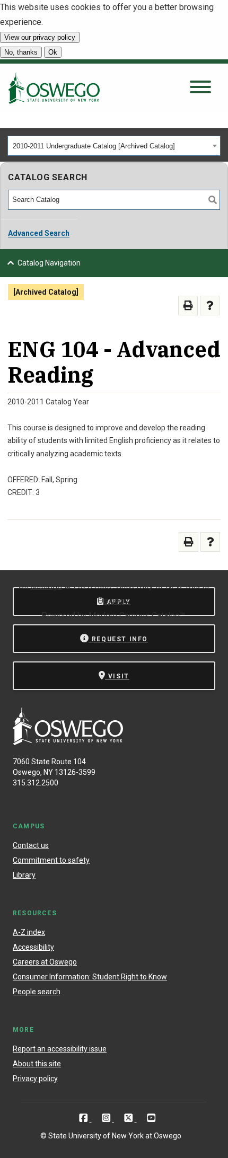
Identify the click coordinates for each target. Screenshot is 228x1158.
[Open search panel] (200, 87)
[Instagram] (107, 1118)
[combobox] (114, 146)
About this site (37, 1063)
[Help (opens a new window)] (210, 305)
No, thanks (21, 52)
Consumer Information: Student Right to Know (90, 977)
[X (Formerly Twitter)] (129, 1118)
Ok (52, 52)
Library (24, 875)
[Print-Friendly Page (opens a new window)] (188, 305)
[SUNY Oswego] (68, 742)
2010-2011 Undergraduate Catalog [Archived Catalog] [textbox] (94, 146)
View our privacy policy (39, 37)
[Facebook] (84, 1118)
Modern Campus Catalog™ (137, 616)
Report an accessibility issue (60, 1049)
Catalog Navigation (49, 263)
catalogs (46, 586)
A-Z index (29, 932)
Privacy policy (35, 1078)
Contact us (31, 845)
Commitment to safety (51, 860)
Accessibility (33, 947)
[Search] (212, 200)
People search (36, 991)
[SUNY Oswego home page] (54, 88)
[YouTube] (151, 1118)
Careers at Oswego (45, 962)
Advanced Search (38, 233)
